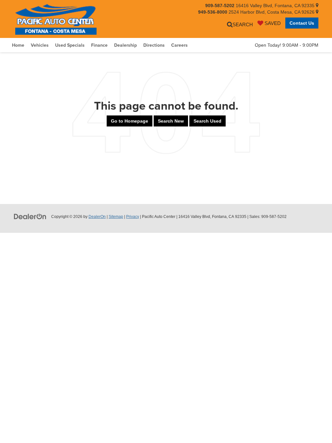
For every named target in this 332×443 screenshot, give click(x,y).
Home (18, 45)
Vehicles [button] (40, 45)
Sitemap (116, 216)
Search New (171, 121)
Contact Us (302, 23)
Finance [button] (99, 45)
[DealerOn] (30, 216)
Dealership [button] (125, 45)
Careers (179, 45)
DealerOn (97, 216)
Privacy (132, 216)
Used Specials (70, 45)
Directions (154, 45)
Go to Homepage (129, 121)
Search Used (207, 121)
